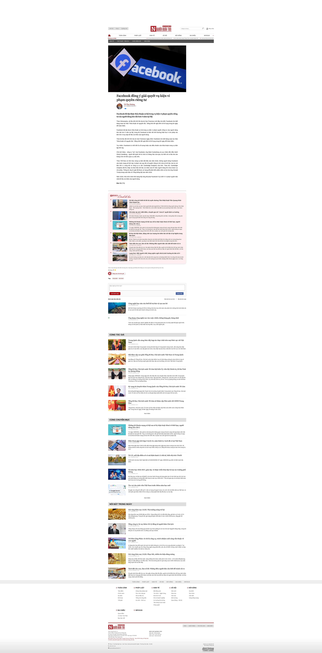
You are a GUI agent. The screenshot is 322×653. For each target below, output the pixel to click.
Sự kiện (120, 595)
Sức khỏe (191, 593)
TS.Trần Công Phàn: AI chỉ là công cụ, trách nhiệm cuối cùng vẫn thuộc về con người (156, 540)
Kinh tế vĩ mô (157, 595)
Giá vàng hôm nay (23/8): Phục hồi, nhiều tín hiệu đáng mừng (151, 554)
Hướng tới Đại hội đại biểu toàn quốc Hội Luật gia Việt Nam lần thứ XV (193, 38)
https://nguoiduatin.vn (113, 631)
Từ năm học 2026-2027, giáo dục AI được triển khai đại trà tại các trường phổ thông (157, 471)
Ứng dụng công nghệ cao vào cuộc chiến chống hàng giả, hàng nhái (153, 318)
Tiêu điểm (120, 591)
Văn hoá (173, 595)
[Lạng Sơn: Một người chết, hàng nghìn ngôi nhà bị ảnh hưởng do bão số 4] (120, 256)
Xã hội (165, 35)
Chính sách (121, 593)
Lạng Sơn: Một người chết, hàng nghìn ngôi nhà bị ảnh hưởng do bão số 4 (154, 253)
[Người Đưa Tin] (139, 626)
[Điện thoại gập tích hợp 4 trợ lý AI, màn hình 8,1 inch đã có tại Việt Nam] (117, 445)
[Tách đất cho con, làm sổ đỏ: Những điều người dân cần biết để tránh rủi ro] (120, 247)
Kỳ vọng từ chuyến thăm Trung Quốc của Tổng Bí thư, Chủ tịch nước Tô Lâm (156, 386)
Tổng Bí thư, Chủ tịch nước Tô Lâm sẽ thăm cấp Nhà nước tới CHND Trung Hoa (156, 402)
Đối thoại (120, 598)
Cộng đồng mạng (194, 598)
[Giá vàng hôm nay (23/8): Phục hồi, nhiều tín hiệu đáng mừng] (117, 558)
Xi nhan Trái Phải (122, 616)
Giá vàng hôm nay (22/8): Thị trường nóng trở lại (146, 510)
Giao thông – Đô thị (176, 600)
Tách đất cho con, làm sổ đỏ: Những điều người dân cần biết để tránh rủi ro (155, 243)
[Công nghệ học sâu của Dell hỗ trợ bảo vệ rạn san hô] (117, 307)
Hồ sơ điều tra (140, 595)
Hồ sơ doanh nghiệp (159, 598)
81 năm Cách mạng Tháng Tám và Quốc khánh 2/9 (162, 38)
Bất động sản (157, 591)
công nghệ (115, 278)
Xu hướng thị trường (159, 600)
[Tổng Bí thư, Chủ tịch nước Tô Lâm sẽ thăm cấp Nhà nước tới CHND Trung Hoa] (117, 405)
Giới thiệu (192, 625)
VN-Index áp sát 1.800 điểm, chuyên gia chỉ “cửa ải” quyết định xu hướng (154, 212)
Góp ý (117, 28)
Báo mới (210, 625)
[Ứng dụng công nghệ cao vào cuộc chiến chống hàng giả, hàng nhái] (117, 322)
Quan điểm (121, 613)
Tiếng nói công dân (141, 598)
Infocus (207, 35)
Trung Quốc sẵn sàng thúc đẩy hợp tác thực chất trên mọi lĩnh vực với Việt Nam (156, 341)
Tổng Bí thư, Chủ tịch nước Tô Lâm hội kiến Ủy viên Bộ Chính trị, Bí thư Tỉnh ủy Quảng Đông (157, 370)
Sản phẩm (147, 41)
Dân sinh (173, 591)
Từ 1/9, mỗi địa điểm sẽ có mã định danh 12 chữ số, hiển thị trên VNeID (155, 455)
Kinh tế (152, 35)
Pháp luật (137, 35)
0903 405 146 (112, 646)
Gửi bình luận (115, 293)
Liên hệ (111, 28)
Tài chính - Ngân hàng (159, 593)
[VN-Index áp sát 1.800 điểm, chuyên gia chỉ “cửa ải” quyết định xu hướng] (120, 215)
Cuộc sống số (136, 41)
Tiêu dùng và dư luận (159, 602)
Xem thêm (147, 413)
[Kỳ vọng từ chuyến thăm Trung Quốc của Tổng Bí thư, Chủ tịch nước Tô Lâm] (117, 390)
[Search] (203, 28)
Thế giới (120, 600)
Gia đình (191, 591)
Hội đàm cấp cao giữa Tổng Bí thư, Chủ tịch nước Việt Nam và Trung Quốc (155, 355)
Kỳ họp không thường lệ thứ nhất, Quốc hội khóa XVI (136, 38)
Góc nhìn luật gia (140, 593)
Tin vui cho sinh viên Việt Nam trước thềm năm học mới (149, 485)
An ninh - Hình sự (141, 600)
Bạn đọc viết (121, 618)
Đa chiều (193, 35)
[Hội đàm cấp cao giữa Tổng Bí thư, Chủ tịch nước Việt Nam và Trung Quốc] (117, 359)
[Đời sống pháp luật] (196, 649)
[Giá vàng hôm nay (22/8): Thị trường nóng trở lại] (117, 514)
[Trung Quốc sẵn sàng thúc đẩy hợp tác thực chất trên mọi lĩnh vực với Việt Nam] (117, 344)
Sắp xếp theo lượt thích (169, 299)
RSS (185, 625)
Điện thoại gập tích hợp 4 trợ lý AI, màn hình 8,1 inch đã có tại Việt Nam (155, 441)
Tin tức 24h (201, 625)
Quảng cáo (124, 28)
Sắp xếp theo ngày (182, 299)
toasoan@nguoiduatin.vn (115, 648)
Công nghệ (156, 605)
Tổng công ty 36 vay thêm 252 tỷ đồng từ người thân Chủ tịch (151, 524)
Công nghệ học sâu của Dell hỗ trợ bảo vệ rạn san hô (147, 303)
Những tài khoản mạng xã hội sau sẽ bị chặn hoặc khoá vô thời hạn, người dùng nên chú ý (154, 223)
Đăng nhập (179, 293)
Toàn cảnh (122, 35)
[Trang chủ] (161, 28)
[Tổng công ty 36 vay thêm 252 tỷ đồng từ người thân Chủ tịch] (117, 528)
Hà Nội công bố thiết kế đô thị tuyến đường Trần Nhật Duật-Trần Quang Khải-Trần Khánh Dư (155, 201)
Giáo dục (173, 593)
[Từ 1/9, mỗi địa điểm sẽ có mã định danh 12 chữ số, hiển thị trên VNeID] (117, 459)
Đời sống (178, 35)
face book (121, 278)
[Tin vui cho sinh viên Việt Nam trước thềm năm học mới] (117, 489)
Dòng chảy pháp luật (141, 591)
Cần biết (191, 595)
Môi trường (174, 598)
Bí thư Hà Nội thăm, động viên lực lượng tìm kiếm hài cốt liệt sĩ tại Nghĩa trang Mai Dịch (155, 234)
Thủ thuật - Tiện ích (123, 41)
